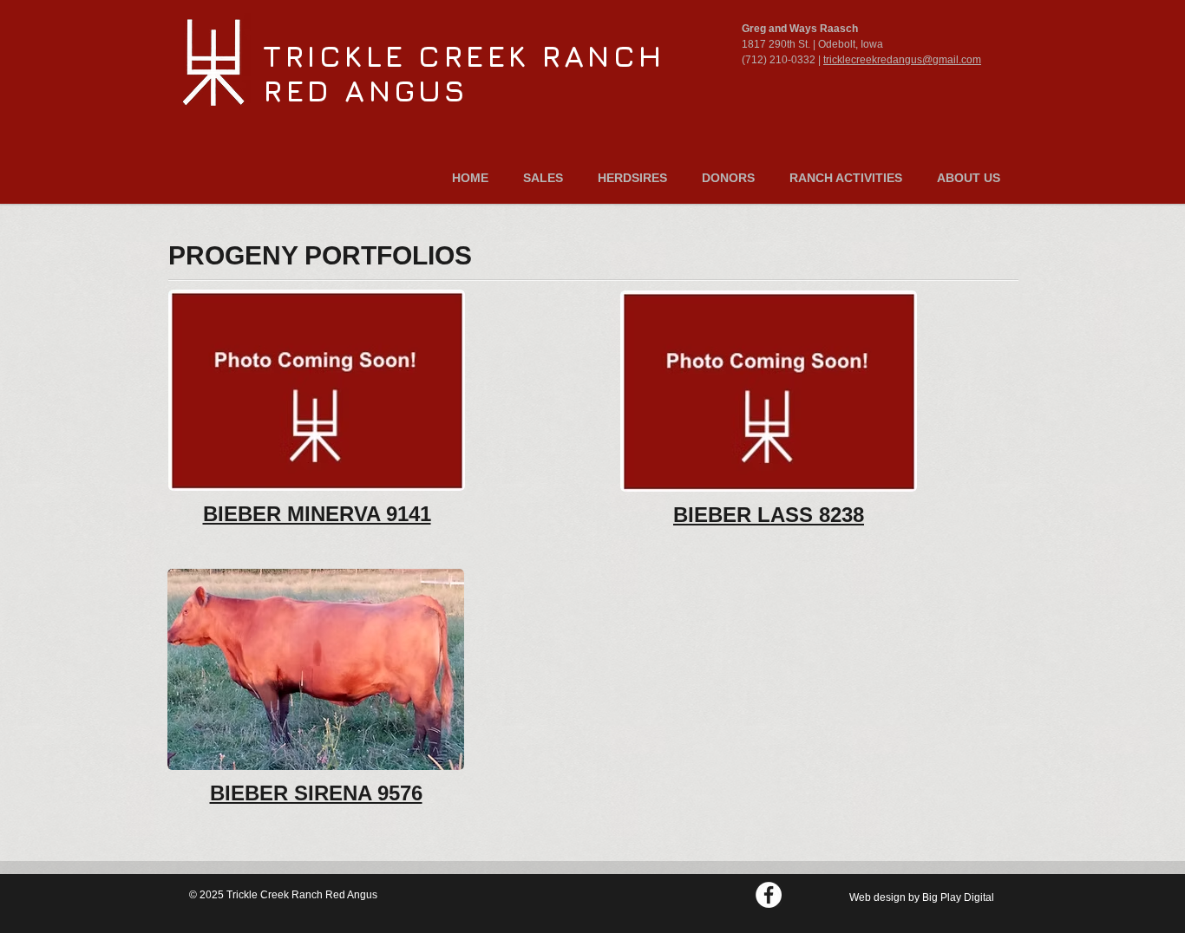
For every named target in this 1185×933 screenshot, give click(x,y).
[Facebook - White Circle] (769, 895)
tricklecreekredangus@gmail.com (902, 60)
